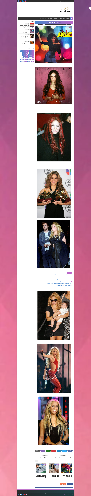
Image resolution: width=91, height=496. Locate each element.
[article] (45, 456)
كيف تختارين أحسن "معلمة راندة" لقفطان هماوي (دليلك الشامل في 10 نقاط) (60, 279)
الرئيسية (72, 1)
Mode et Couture (61, 494)
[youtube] (24, 494)
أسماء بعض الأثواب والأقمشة (25, 25)
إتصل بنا (58, 1)
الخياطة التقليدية (56, 18)
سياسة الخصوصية (67, 1)
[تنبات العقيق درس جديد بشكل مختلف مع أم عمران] (32, 31)
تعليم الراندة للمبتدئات (24, 51)
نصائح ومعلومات (62, 18)
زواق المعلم (24, 55)
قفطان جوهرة (23, 59)
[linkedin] (22, 1)
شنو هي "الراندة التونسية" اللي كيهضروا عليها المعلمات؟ (62, 277)
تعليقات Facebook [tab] (69, 483)
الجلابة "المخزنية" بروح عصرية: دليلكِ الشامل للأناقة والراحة (63, 285)
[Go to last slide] (37, 461)
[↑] (45, 493)
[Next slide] (35, 461)
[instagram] (25, 1)
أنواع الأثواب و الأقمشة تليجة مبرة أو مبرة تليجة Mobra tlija (63, 274)
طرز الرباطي (24, 57)
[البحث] (18, 1)
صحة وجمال (67, 18)
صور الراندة (30, 57)
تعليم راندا (30, 53)
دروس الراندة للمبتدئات (48, 18)
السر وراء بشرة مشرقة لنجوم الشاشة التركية (25, 36)
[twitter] (21, 494)
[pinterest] (21, 1)
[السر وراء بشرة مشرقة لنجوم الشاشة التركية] (32, 36)
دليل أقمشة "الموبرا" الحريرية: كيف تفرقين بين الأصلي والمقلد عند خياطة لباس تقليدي (59, 283)
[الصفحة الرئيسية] (71, 18)
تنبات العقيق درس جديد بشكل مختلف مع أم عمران (25, 31)
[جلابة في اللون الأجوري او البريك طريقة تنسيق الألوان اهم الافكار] (32, 42)
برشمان (31, 51)
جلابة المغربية (25, 53)
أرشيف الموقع (62, 1)
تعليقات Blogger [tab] (63, 484)
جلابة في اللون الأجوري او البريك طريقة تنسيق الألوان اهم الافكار (24, 43)
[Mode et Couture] (66, 9)
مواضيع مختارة (30, 61)
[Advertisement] (35, 9)
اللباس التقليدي (41, 18)
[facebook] (24, 1)
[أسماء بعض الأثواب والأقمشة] (32, 25)
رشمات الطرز (30, 55)
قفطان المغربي (30, 59)
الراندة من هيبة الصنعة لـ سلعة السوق (65, 281)
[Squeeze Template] (72, 494)
